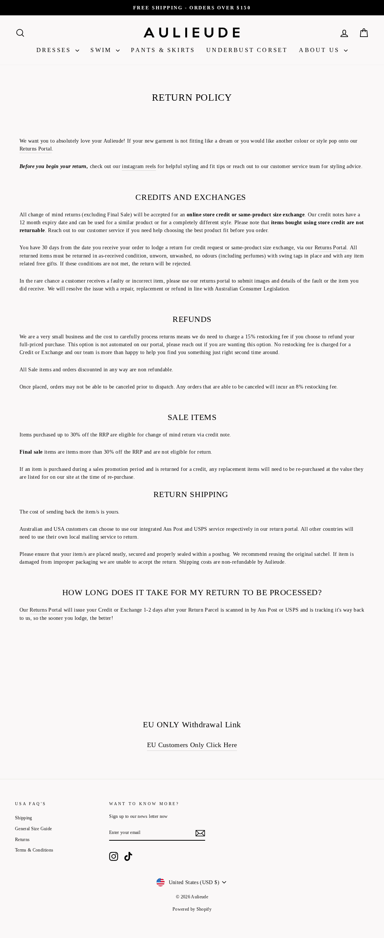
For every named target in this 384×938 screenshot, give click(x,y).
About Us (320, 50)
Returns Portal (36, 149)
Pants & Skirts (163, 50)
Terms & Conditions (34, 850)
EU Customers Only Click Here (192, 745)
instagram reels (139, 166)
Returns (22, 839)
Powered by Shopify (192, 909)
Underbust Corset (247, 50)
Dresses (55, 50)
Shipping (23, 817)
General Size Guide (33, 828)
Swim (102, 50)
